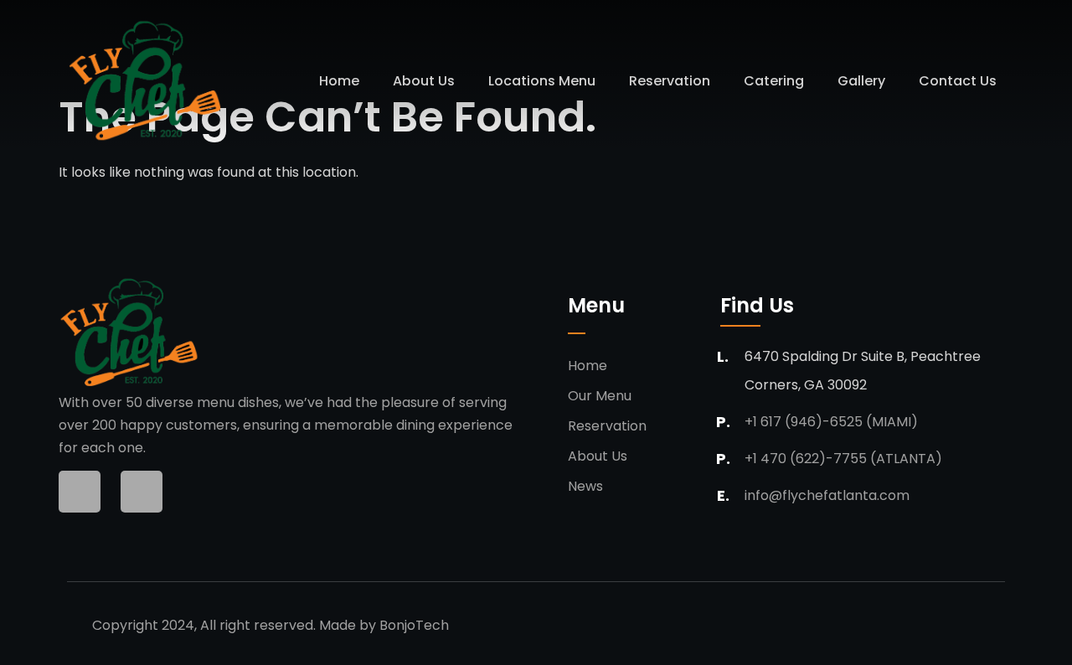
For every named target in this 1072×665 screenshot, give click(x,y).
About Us (424, 80)
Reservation (669, 80)
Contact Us (958, 80)
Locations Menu (541, 80)
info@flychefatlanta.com (827, 495)
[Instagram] (141, 492)
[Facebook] (79, 492)
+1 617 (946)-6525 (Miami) (831, 421)
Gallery (861, 80)
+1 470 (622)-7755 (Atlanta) (843, 458)
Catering (774, 80)
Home (339, 80)
